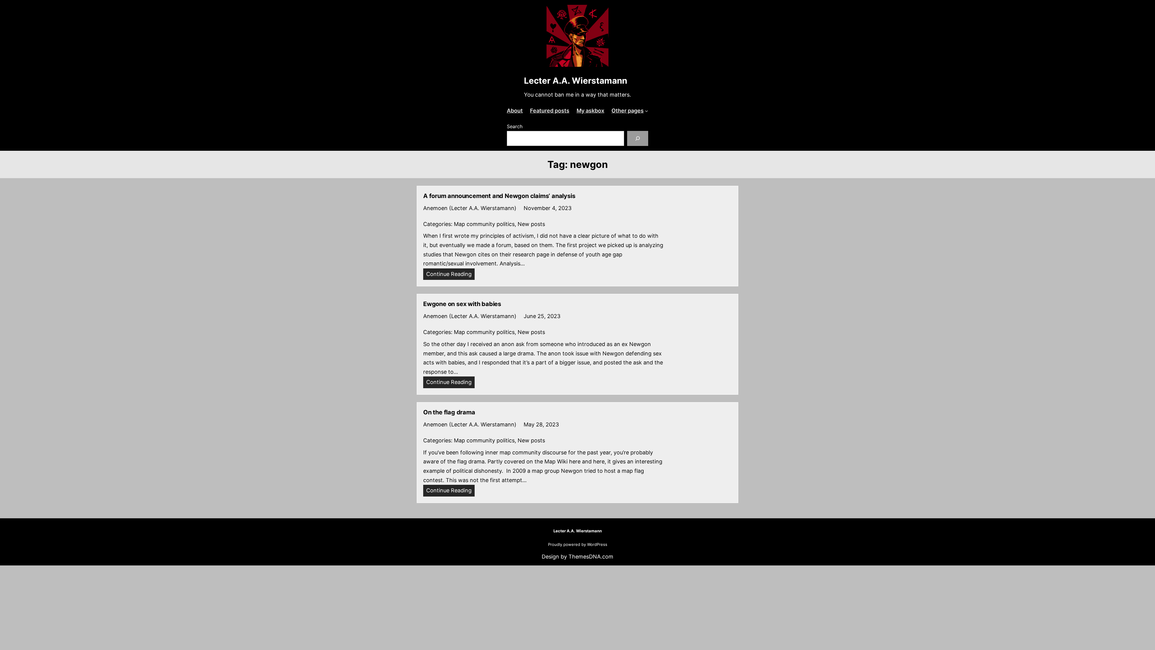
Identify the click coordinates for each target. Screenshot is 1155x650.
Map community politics (484, 224)
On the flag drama (449, 412)
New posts (531, 224)
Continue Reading (450, 275)
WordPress (597, 544)
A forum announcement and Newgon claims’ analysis (499, 196)
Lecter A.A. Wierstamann (575, 81)
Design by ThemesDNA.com (577, 556)
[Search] (637, 138)
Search (514, 126)
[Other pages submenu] (646, 111)
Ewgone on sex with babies (462, 304)
